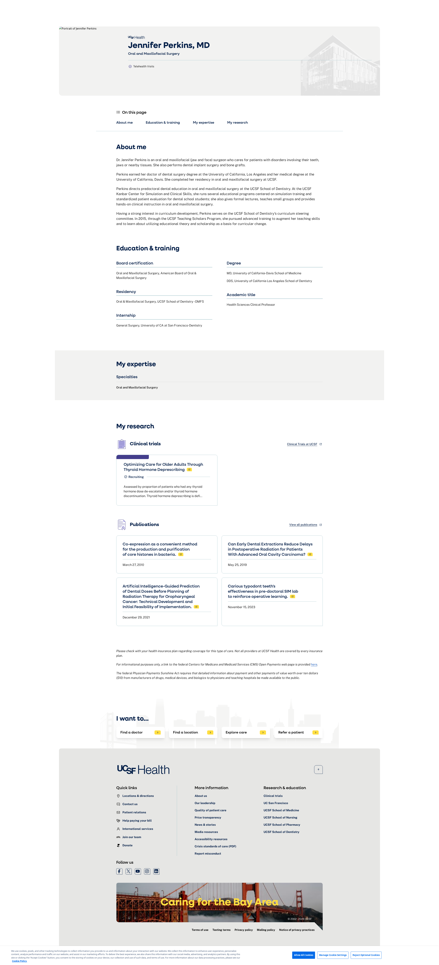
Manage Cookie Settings (333, 955)
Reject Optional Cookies (366, 955)
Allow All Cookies (303, 955)
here (314, 664)
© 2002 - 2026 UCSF (300, 918)
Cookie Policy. (19, 960)
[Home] (144, 769)
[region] (219, 955)
